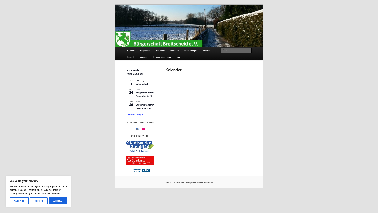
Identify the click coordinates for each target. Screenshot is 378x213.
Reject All (38, 200)
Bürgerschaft (145, 50)
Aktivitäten (174, 50)
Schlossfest (142, 83)
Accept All (57, 200)
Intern (178, 56)
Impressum (143, 56)
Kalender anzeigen (135, 114)
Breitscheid (160, 50)
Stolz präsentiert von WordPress (199, 182)
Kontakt (130, 56)
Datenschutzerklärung (162, 56)
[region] (38, 191)
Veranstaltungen (190, 50)
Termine (206, 50)
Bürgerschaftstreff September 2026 (145, 94)
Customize (19, 200)
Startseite (131, 50)
